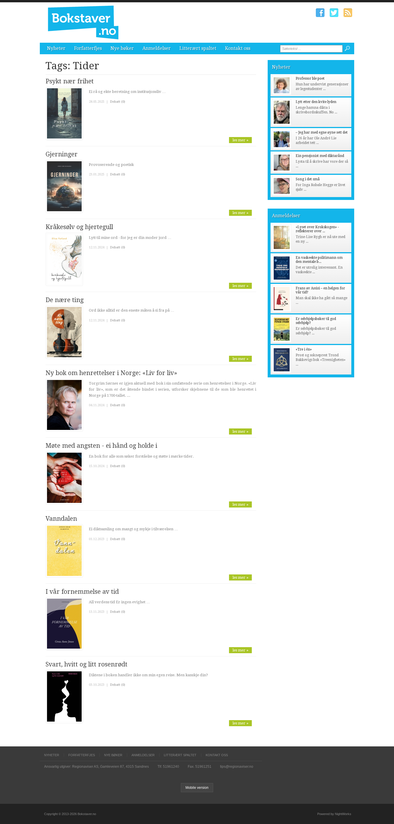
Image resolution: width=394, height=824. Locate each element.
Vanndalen (61, 518)
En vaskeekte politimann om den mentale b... (319, 260)
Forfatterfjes (88, 48)
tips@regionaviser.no (236, 767)
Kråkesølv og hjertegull (79, 227)
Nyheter (56, 48)
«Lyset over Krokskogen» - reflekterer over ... (317, 229)
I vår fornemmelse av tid (82, 591)
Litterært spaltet (197, 48)
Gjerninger (62, 154)
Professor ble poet (310, 78)
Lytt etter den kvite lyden (316, 102)
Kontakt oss (237, 48)
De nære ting (65, 300)
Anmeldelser (156, 48)
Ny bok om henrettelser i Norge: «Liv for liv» (111, 373)
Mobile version (197, 788)
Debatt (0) (117, 102)
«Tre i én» (304, 349)
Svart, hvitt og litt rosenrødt (86, 664)
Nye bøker (122, 48)
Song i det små (308, 179)
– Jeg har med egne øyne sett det (322, 132)
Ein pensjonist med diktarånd (320, 156)
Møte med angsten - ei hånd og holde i (101, 445)
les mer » (240, 140)
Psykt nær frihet (70, 81)
